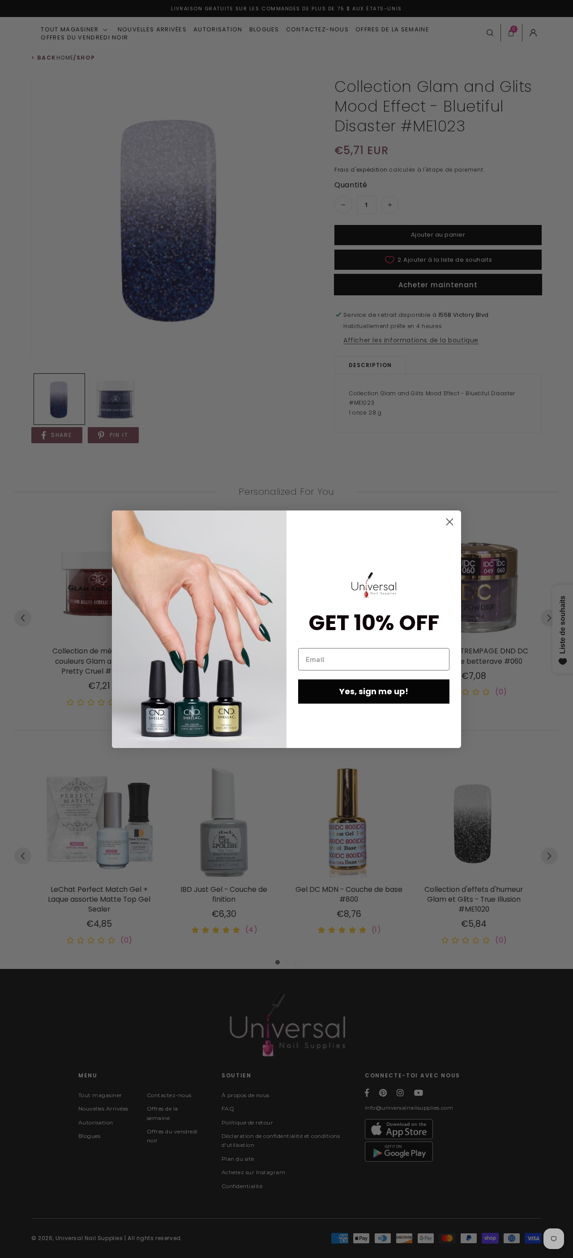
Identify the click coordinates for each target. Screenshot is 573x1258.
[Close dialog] (450, 522)
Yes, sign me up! (373, 691)
